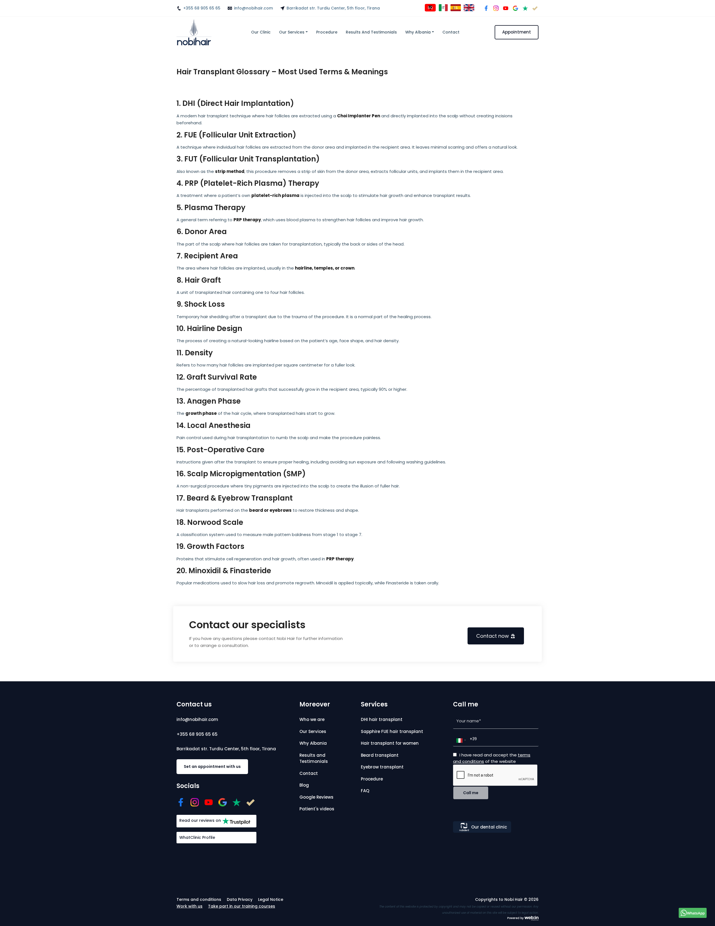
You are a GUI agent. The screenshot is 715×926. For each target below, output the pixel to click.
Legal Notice (270, 899)
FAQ (365, 791)
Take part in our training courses (241, 906)
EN (469, 7)
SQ (430, 7)
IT (443, 7)
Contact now (492, 635)
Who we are (312, 719)
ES (456, 7)
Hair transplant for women (390, 743)
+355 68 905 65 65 (201, 8)
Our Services (291, 32)
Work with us (189, 906)
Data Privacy (239, 899)
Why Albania (418, 32)
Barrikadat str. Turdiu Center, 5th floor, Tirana (333, 8)
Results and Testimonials (371, 32)
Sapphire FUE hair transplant (392, 731)
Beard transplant (380, 755)
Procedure (326, 32)
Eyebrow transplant (382, 767)
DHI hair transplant (381, 719)
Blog (304, 785)
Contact (450, 32)
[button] (460, 740)
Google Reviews (316, 797)
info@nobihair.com (253, 8)
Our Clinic (261, 32)
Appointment (516, 32)
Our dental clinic (489, 827)
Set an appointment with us (212, 766)
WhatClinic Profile (197, 837)
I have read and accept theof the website (491, 758)
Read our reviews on (200, 820)
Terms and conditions (199, 899)
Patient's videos (316, 809)
